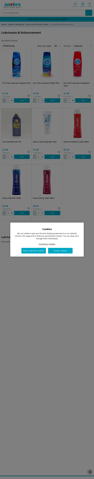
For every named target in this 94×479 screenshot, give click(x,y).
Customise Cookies (47, 244)
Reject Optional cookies (33, 250)
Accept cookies (60, 250)
